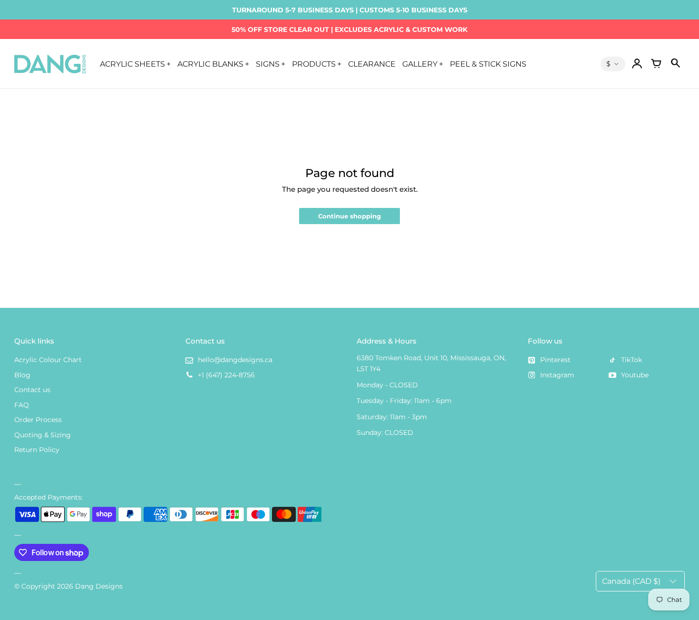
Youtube (635, 375)
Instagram (557, 375)
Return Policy (36, 449)
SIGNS (268, 64)
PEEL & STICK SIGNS (488, 64)
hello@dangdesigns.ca (235, 359)
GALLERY (419, 64)
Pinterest (555, 359)
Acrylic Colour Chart (48, 359)
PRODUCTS (314, 64)
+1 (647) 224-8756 (226, 375)
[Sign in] (637, 63)
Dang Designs (99, 586)
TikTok (631, 359)
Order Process (38, 419)
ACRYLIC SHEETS (132, 64)
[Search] (675, 63)
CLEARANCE (372, 64)
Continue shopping (349, 216)
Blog (22, 375)
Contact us (32, 389)
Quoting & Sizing (42, 435)
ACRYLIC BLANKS (210, 64)
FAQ (21, 405)
